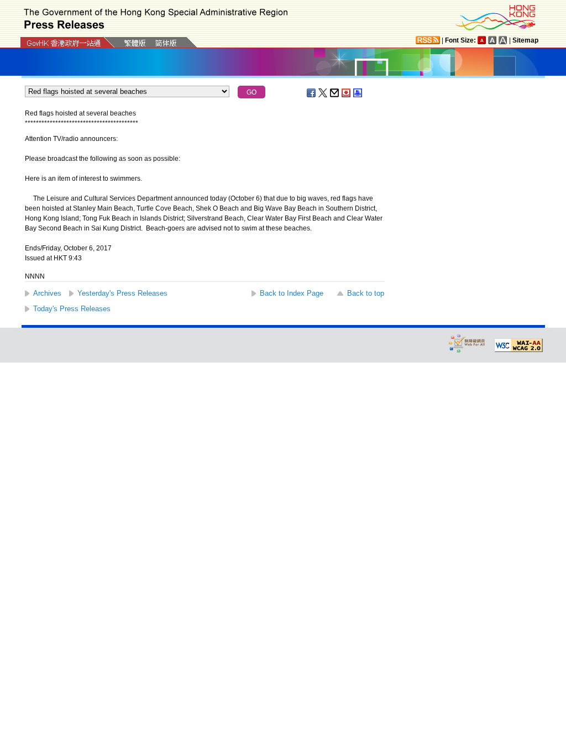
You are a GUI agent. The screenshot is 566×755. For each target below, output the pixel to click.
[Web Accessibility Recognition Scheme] (467, 343)
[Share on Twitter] (323, 92)
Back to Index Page (291, 293)
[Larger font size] (492, 40)
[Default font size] (482, 40)
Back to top (365, 293)
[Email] (335, 92)
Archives (47, 293)
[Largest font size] (503, 40)
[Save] (347, 92)
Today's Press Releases (72, 309)
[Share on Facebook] (312, 92)
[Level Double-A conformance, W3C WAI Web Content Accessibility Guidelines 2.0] (518, 345)
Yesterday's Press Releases (122, 293)
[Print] (358, 92)
